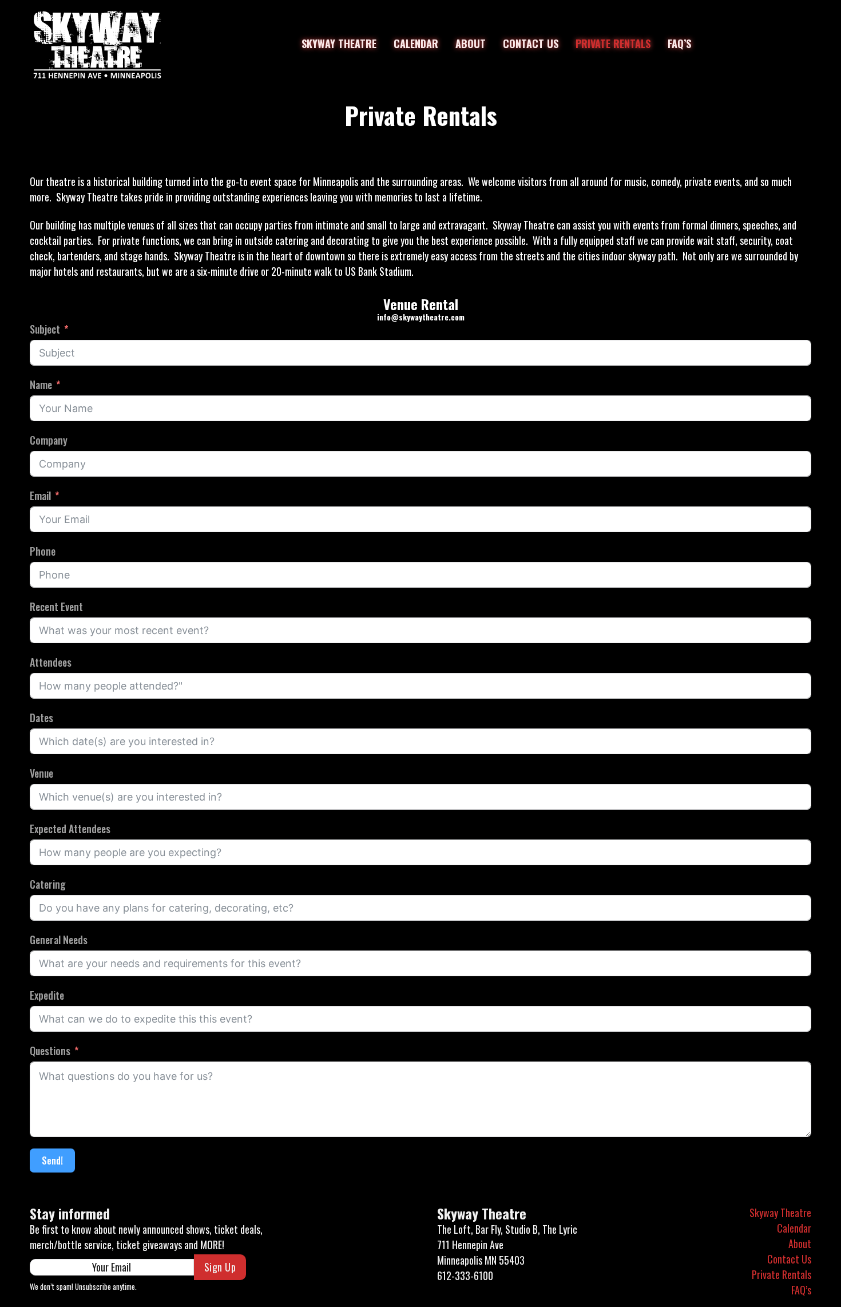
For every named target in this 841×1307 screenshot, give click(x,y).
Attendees (51, 662)
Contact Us (530, 43)
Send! (52, 1160)
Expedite (47, 995)
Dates (41, 717)
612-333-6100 (465, 1275)
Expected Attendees (70, 828)
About (470, 43)
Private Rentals (613, 43)
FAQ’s (679, 43)
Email (40, 495)
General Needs (59, 939)
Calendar (416, 43)
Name (41, 384)
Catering (48, 884)
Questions (50, 1050)
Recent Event (56, 606)
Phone (42, 551)
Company (49, 440)
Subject (45, 329)
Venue (41, 773)
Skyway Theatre (339, 43)
